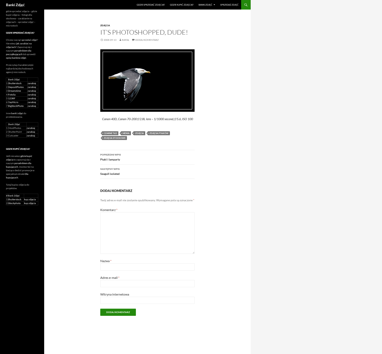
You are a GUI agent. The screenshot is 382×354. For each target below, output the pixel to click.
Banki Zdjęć (15, 5)
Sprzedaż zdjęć (229, 4)
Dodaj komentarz (147, 39)
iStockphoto (14, 203)
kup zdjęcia (30, 199)
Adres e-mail (109, 277)
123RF (11, 98)
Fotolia (12, 94)
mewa (126, 133)
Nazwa (105, 261)
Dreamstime (14, 90)
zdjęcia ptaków (159, 133)
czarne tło (110, 133)
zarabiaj (32, 83)
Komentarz (108, 210)
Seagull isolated (110, 171)
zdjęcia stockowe (115, 138)
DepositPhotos (16, 87)
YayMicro (13, 102)
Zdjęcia (105, 25)
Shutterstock (14, 83)
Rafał (125, 39)
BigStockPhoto (16, 105)
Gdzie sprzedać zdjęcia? (151, 4)
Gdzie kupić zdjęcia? (181, 4)
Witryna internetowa (114, 294)
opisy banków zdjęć (16, 57)
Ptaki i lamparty (110, 157)
